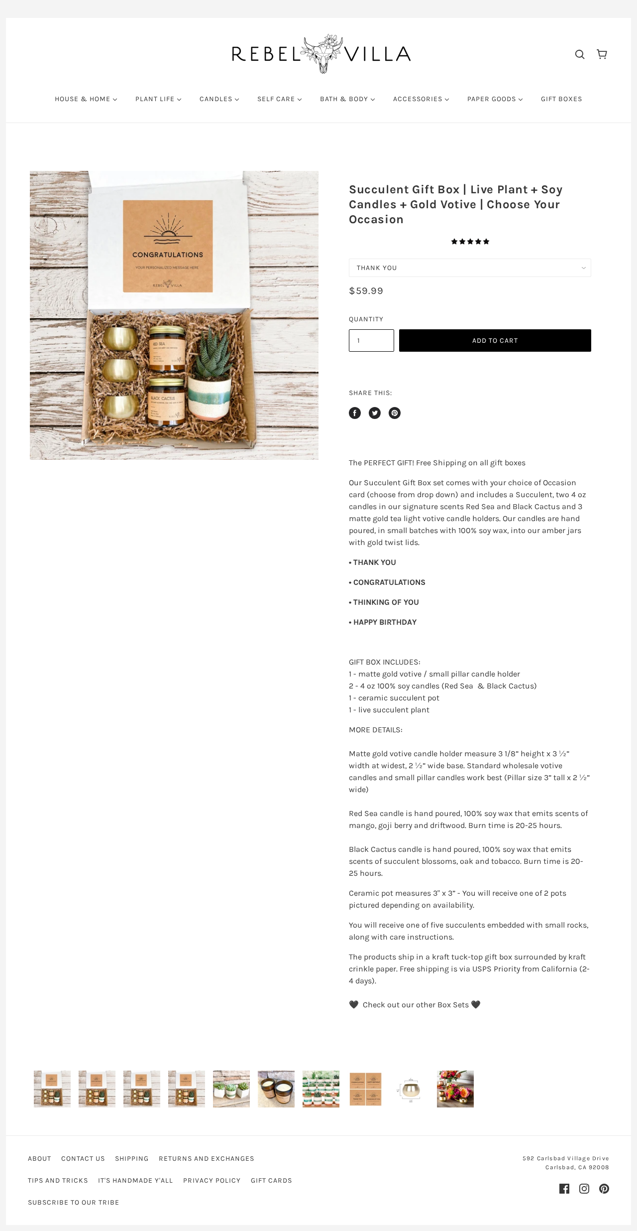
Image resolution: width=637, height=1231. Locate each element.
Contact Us (83, 1158)
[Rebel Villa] (321, 53)
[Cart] (602, 53)
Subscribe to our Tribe (73, 1202)
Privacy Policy (212, 1180)
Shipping (132, 1158)
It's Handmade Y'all (135, 1180)
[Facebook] (564, 1189)
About (39, 1158)
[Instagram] (584, 1189)
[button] (470, 241)
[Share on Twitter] (375, 413)
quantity (366, 319)
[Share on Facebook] (355, 413)
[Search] (580, 54)
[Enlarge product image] (174, 315)
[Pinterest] (604, 1189)
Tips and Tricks (58, 1180)
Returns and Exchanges (206, 1158)
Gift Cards (271, 1180)
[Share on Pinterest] (395, 413)
